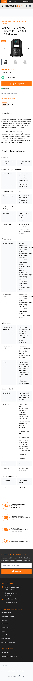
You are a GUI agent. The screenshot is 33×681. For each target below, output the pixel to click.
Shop (4, 1)
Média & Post (5, 627)
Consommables (6, 639)
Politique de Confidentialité (9, 656)
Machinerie (4, 624)
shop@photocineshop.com (12, 599)
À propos (4, 666)
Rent (10, 1)
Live (15, 1)
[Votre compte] (25, 6)
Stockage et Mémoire (7, 616)
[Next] (29, 48)
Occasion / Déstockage (8, 642)
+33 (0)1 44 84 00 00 (11, 603)
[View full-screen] (29, 41)
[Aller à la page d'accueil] (13, 6)
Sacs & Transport (6, 635)
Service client (5, 652)
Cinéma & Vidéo (6, 21)
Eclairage (4, 620)
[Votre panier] (30, 6)
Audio (3, 631)
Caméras (16, 21)
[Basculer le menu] (2, 5)
